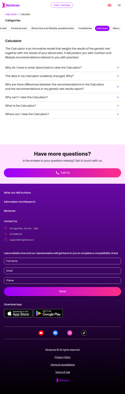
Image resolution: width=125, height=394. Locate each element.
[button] (62, 68)
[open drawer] (119, 5)
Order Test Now (62, 5)
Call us (65, 172)
